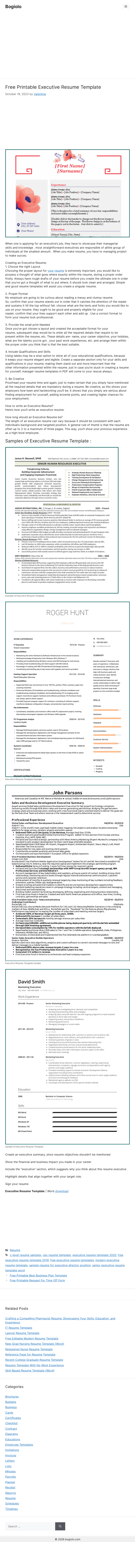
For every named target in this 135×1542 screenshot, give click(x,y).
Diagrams (11, 1434)
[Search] (60, 1526)
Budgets (10, 1402)
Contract (11, 1428)
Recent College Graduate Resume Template (34, 1360)
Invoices (10, 1455)
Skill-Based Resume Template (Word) (29, 1370)
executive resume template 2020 (94, 1255)
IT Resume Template (18, 1327)
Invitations (12, 1450)
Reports (10, 1493)
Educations (12, 1439)
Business (11, 1407)
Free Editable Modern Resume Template (31, 1338)
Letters (10, 1460)
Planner (10, 1482)
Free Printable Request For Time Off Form (37, 1280)
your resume (56, 270)
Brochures (12, 1396)
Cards (9, 1412)
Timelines (11, 1509)
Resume (15, 1250)
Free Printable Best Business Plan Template (38, 1275)
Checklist (11, 1423)
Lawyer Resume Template (22, 1333)
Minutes (10, 1471)
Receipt (10, 1487)
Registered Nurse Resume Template (29, 1349)
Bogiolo (13, 6)
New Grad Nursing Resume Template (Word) (34, 1344)
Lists (8, 1466)
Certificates (13, 1418)
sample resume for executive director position (60, 1265)
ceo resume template (57, 1255)
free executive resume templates (72, 1260)
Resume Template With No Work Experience (34, 1365)
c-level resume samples (25, 1255)
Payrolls (10, 1476)
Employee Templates (19, 1444)
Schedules (12, 1503)
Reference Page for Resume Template (30, 1354)
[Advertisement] (67, 46)
